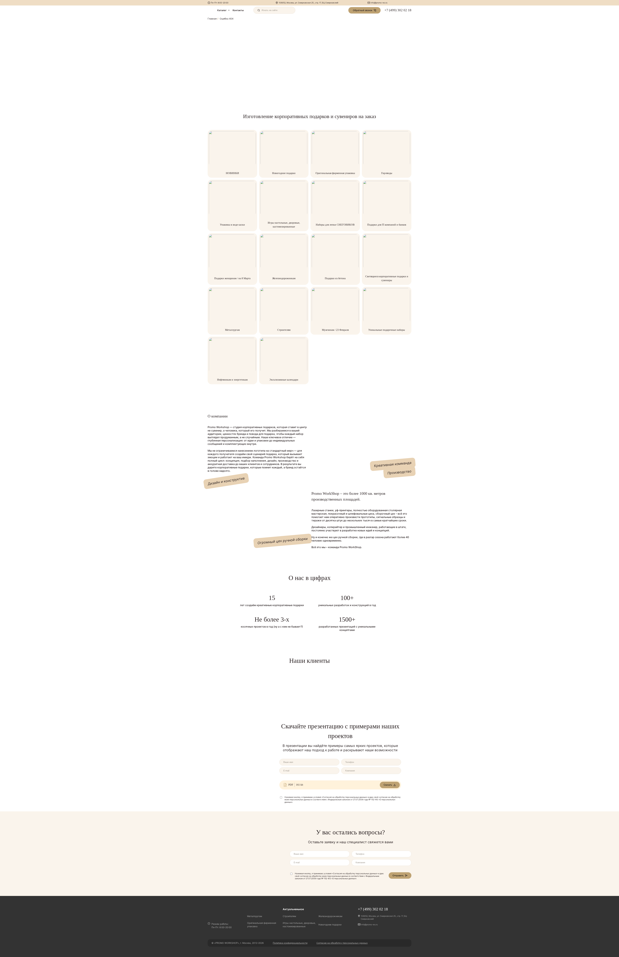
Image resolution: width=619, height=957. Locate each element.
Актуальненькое (293, 909)
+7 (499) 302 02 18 (397, 10)
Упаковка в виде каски (232, 224)
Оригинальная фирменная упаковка (335, 173)
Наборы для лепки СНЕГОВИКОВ (335, 224)
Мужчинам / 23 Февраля (335, 330)
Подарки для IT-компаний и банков (386, 224)
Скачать (388, 784)
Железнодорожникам (283, 278)
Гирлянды (386, 173)
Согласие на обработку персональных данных (342, 943)
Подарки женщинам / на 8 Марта (232, 278)
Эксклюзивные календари (283, 379)
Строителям (283, 330)
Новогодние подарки (283, 173)
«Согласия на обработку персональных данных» (344, 797)
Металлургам (232, 330)
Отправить (398, 875)
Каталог (221, 10)
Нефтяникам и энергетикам (232, 379)
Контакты (238, 10)
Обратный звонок (362, 10)
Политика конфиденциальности (290, 943)
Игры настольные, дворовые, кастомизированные (299, 925)
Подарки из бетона (335, 278)
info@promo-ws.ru (379, 2)
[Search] (274, 10)
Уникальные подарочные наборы (386, 330)
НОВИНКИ (232, 173)
